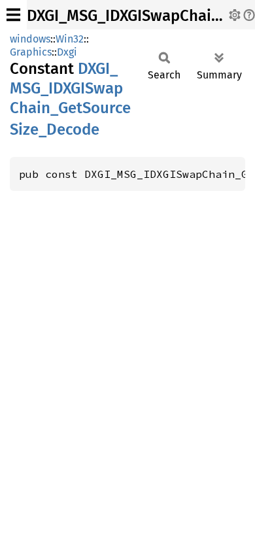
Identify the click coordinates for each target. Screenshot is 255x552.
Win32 (70, 39)
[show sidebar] (13, 14)
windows (30, 39)
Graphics (31, 52)
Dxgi (67, 52)
